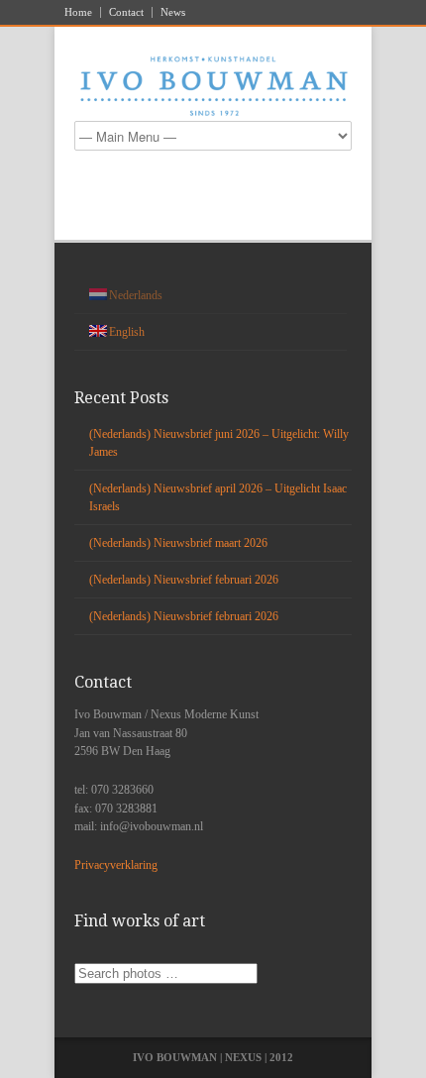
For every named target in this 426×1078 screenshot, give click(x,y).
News (172, 12)
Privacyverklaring (116, 865)
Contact (126, 12)
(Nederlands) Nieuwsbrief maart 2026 (178, 543)
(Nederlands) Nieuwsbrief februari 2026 (183, 580)
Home (78, 12)
